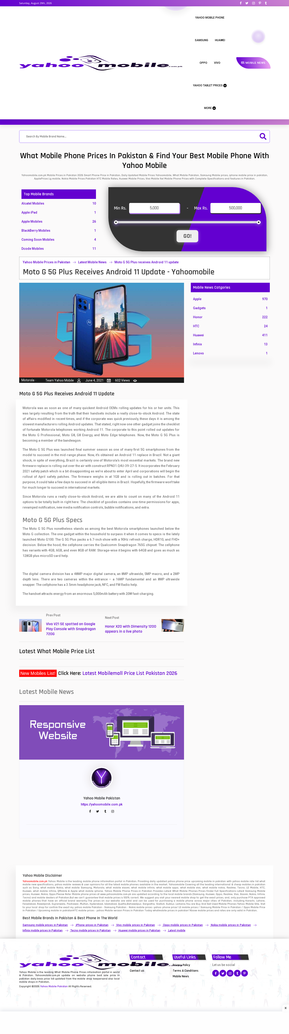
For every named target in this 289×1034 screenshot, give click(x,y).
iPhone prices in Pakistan (92, 925)
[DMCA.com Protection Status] (141, 976)
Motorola (27, 380)
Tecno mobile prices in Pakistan (90, 930)
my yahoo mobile (80, 907)
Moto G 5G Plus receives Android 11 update (146, 262)
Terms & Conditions (185, 971)
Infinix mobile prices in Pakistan (43, 930)
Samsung (201, 40)
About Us (136, 965)
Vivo (217, 62)
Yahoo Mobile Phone (209, 17)
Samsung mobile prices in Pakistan (45, 925)
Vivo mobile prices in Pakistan (135, 925)
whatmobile (160, 910)
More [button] (208, 108)
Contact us (137, 971)
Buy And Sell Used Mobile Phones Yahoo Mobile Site (227, 904)
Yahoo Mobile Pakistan (54, 986)
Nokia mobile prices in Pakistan (231, 925)
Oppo (203, 62)
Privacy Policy (181, 965)
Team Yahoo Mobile (59, 380)
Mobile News (255, 62)
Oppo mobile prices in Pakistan (183, 925)
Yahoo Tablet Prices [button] (208, 85)
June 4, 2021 (94, 380)
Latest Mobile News (92, 262)
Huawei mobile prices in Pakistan (139, 930)
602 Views (122, 380)
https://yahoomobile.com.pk (101, 804)
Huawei (220, 40)
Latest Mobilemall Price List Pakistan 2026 (129, 673)
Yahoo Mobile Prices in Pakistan (46, 262)
